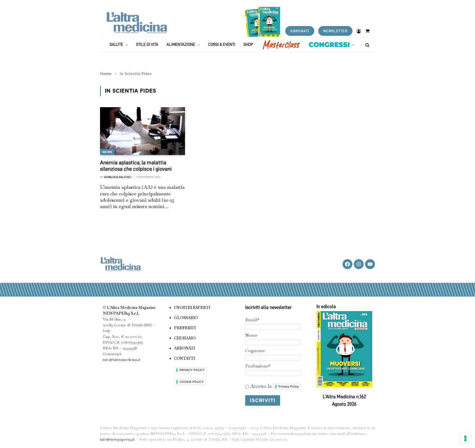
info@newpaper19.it (117, 439)
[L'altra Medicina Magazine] (137, 22)
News (107, 152)
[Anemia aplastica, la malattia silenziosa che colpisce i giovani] (142, 131)
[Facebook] (347, 264)
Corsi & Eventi (221, 45)
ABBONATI (299, 31)
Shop (248, 45)
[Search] (366, 44)
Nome (251, 335)
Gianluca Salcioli (118, 177)
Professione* (257, 366)
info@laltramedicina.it (121, 359)
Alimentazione (181, 45)
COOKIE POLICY (191, 382)
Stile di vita (147, 45)
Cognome (255, 350)
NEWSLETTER (335, 31)
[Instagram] (359, 264)
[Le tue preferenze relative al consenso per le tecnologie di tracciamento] (465, 438)
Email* (252, 320)
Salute (116, 45)
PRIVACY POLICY (192, 370)
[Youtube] (370, 264)
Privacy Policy (288, 386)
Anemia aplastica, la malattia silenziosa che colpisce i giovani (136, 166)
